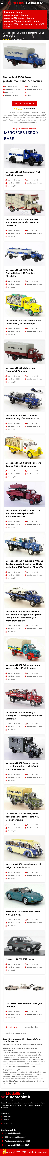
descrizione (11, 1027)
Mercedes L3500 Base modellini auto (20, 21)
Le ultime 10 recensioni (16, 1033)
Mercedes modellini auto (15, 15)
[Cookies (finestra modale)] (4, 1152)
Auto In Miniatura (14, 12)
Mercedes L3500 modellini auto (18, 18)
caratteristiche (30, 1027)
